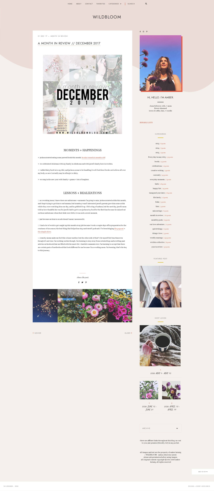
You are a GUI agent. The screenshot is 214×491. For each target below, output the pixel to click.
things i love (160, 233)
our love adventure (160, 224)
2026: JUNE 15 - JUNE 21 (149, 408)
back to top (202, 472)
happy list (160, 188)
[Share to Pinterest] (86, 282)
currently (160, 175)
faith (160, 184)
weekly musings (160, 238)
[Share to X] (82, 282)
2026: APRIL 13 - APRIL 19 (172, 408)
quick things (160, 229)
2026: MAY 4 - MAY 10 (160, 373)
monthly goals (160, 220)
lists (160, 206)
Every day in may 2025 (160, 157)
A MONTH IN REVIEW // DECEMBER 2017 (69, 43)
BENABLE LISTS (146, 123)
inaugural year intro (160, 193)
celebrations (160, 166)
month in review (59, 36)
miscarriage (160, 211)
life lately (160, 197)
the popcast (119, 229)
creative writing (160, 170)
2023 (161, 144)
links (160, 202)
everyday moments (160, 179)
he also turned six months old (93, 158)
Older (128, 333)
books (160, 161)
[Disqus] (82, 372)
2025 (161, 153)
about (79, 4)
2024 (161, 148)
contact (89, 4)
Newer (37, 333)
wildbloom (107, 17)
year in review (160, 247)
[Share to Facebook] (78, 282)
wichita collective (160, 242)
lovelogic (205, 486)
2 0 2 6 (160, 287)
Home (70, 4)
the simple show (44, 232)
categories (114, 4)
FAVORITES (100, 4)
